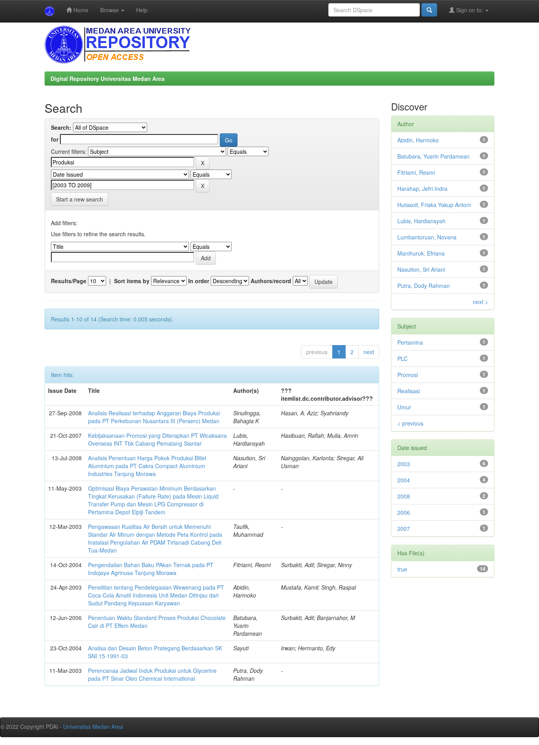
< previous (410, 423)
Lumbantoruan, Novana (427, 237)
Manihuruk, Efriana (421, 253)
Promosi (407, 375)
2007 (403, 528)
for (54, 139)
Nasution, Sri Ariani (421, 269)
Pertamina (410, 342)
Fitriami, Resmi (416, 172)
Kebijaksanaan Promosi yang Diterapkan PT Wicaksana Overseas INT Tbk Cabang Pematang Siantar (157, 439)
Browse (110, 10)
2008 (403, 496)
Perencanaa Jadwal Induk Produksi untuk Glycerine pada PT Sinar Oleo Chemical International (152, 674)
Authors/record (271, 281)
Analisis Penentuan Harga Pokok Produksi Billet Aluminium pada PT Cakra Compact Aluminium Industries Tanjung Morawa (147, 466)
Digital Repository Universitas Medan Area (108, 78)
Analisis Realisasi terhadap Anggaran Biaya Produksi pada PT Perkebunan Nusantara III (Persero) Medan (154, 417)
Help (142, 10)
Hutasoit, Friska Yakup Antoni (434, 205)
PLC (402, 358)
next (368, 352)
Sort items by (132, 281)
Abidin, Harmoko (418, 140)
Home (80, 10)
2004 (403, 480)
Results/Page (68, 281)
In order (198, 281)
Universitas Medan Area (93, 726)
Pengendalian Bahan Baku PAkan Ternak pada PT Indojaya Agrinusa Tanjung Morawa (150, 569)
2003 (403, 464)
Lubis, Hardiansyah (421, 221)
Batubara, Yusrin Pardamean (433, 156)
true (402, 569)
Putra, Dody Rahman (423, 285)
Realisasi (408, 391)
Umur (404, 407)
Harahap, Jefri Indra (422, 188)
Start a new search (79, 199)
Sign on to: (470, 10)
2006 (403, 512)
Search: (61, 127)
